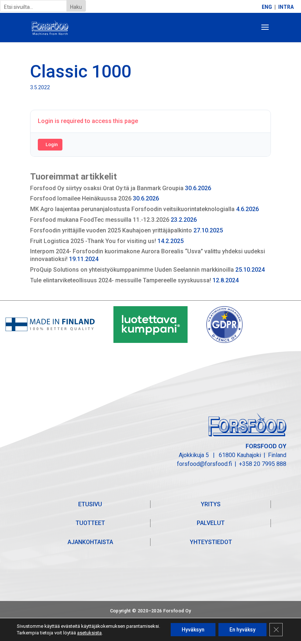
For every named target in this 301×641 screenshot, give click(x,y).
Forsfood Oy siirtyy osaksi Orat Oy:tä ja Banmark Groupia (107, 188)
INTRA (286, 7)
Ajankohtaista (90, 542)
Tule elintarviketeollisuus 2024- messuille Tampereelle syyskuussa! (120, 280)
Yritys (211, 504)
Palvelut (211, 522)
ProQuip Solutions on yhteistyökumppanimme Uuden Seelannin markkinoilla (132, 269)
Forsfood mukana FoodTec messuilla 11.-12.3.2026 (99, 219)
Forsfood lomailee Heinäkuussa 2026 (80, 198)
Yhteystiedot (211, 542)
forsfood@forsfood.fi (204, 463)
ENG (267, 7)
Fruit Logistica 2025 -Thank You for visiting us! (93, 241)
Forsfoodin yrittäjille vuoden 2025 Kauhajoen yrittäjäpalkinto (111, 230)
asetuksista (89, 632)
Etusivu (90, 504)
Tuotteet (90, 522)
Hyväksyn (193, 630)
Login (52, 144)
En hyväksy (242, 630)
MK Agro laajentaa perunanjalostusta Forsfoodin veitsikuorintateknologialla (132, 209)
